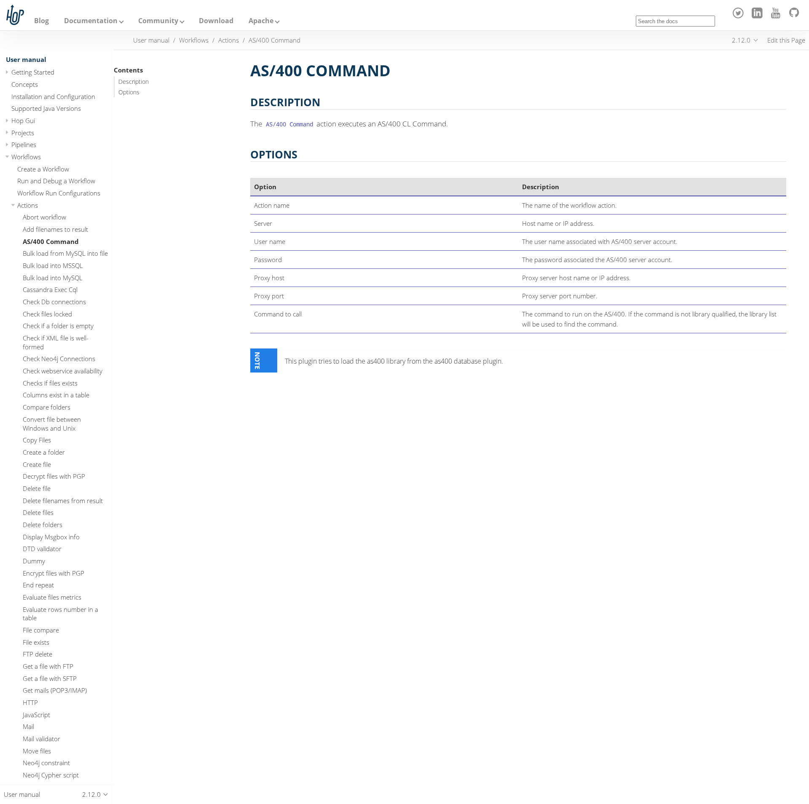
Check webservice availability (62, 370)
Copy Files (37, 440)
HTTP (30, 702)
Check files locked (47, 314)
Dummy (34, 560)
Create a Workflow (43, 169)
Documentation (91, 20)
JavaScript (36, 714)
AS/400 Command (51, 241)
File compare (41, 630)
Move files (37, 751)
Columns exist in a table (56, 394)
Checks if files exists (50, 383)
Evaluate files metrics (52, 597)
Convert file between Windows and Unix (52, 424)
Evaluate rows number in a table (60, 614)
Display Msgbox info (51, 536)
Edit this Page (786, 40)
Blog (41, 20)
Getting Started (32, 72)
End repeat (38, 585)
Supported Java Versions (46, 108)
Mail (28, 726)
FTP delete (37, 654)
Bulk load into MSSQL (53, 265)
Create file (37, 464)
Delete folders (42, 524)
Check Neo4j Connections (59, 358)
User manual (26, 59)
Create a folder (44, 452)
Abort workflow (44, 217)
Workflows (26, 156)
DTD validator (42, 548)
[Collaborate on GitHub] (795, 16)
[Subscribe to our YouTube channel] (777, 16)
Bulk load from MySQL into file (65, 253)
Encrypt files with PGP (53, 573)
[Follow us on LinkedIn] (758, 16)
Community (158, 20)
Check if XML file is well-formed (55, 342)
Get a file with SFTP (50, 678)
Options (128, 92)
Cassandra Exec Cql (50, 289)
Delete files (38, 512)
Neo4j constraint (46, 762)
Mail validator (41, 738)
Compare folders (46, 407)
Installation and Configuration (53, 96)
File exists (36, 642)
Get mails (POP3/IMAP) (55, 690)
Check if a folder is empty (58, 325)
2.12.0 (741, 40)
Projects (22, 132)
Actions (27, 205)
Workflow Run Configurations (58, 193)
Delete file (37, 488)
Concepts (24, 84)
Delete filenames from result (63, 500)
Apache (261, 20)
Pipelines (23, 144)
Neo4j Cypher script (51, 775)
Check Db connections (54, 301)
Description (133, 82)
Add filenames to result (55, 229)
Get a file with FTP (48, 666)
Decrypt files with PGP (54, 476)
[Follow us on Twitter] (739, 16)
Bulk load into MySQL (53, 277)
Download (216, 20)
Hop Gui (23, 120)
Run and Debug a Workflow (56, 180)
